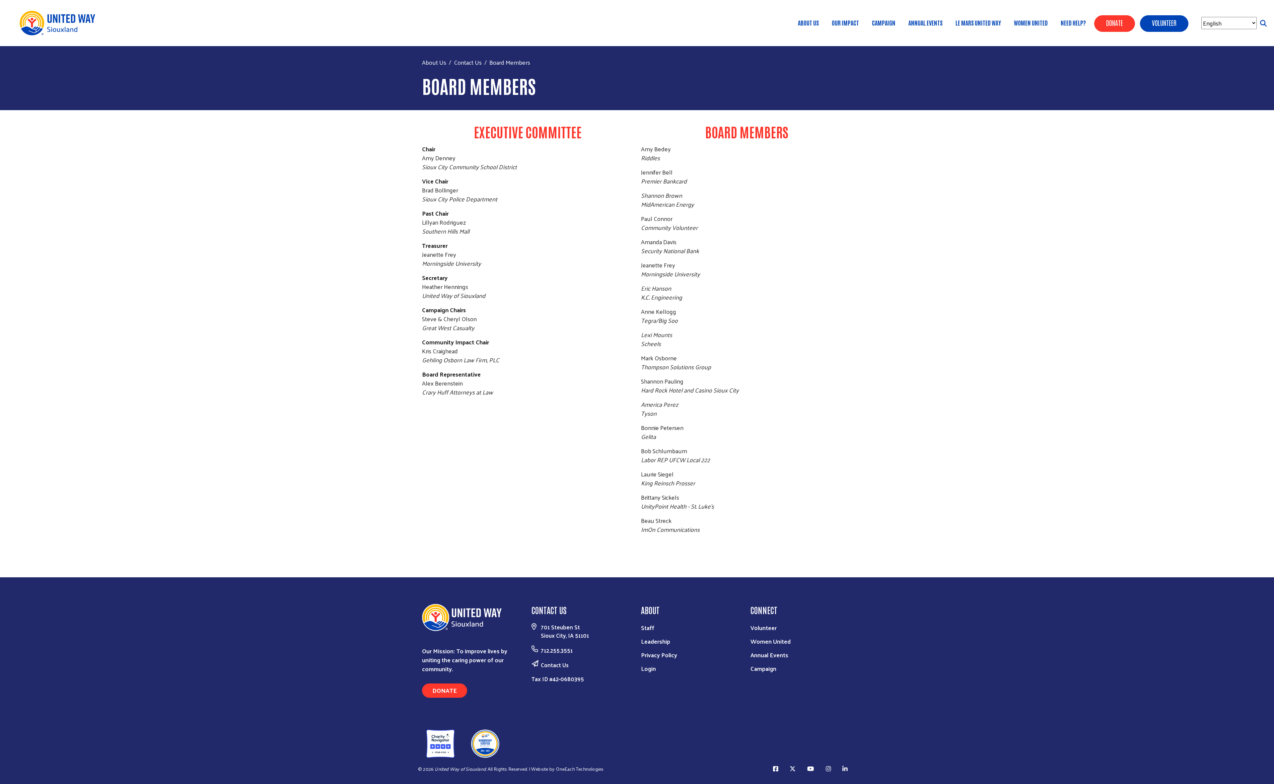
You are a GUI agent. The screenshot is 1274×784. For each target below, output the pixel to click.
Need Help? (1073, 23)
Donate (444, 690)
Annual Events (925, 23)
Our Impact (845, 23)
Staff (647, 627)
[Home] (60, 23)
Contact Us (468, 62)
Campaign (883, 23)
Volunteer (763, 627)
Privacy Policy (659, 655)
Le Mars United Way (978, 23)
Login (648, 668)
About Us (808, 23)
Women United (1031, 23)
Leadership (655, 641)
